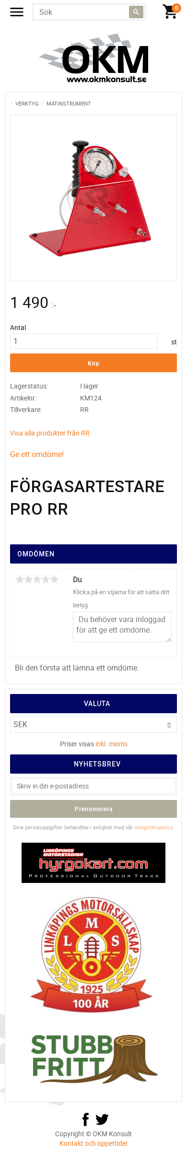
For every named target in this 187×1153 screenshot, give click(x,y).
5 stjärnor (54, 579)
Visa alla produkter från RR (50, 432)
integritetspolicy (153, 827)
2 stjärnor (28, 579)
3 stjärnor (37, 579)
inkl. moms (111, 743)
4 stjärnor (45, 579)
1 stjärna (19, 579)
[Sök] (136, 12)
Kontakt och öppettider (93, 1143)
